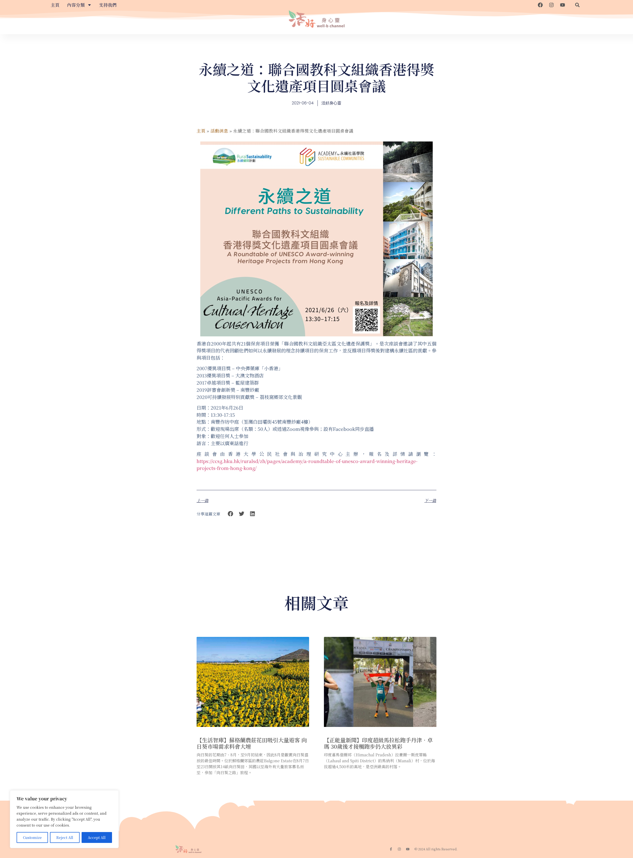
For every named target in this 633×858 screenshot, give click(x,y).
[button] (577, 5)
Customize (32, 837)
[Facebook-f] (391, 849)
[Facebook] (540, 5)
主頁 (55, 5)
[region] (64, 819)
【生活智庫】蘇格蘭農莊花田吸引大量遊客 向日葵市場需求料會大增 (252, 743)
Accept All (97, 837)
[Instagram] (551, 5)
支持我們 (108, 5)
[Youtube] (562, 5)
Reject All (64, 837)
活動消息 (219, 131)
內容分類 (76, 5)
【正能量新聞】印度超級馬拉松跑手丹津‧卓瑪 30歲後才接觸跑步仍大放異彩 (378, 743)
